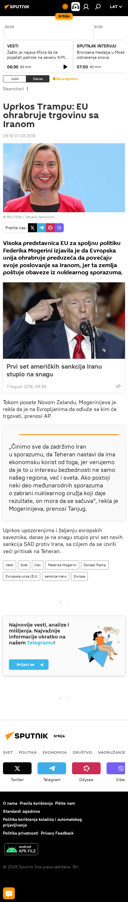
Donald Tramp (95, 565)
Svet (24, 565)
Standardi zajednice (21, 811)
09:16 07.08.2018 (19, 135)
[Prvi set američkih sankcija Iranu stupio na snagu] (64, 320)
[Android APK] (21, 850)
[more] (118, 386)
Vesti (9, 565)
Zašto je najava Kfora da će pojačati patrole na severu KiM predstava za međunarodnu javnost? (36, 60)
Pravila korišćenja (36, 803)
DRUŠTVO (82, 752)
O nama (10, 803)
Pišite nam (65, 803)
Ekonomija (55, 752)
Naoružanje (111, 752)
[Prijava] (86, 7)
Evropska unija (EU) (22, 576)
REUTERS (14, 217)
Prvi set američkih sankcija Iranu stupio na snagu (54, 370)
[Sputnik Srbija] (18, 9)
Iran (38, 565)
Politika (28, 752)
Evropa (79, 576)
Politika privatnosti (20, 833)
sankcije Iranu (56, 576)
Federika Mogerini (62, 565)
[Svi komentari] (9, 893)
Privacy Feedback (57, 833)
